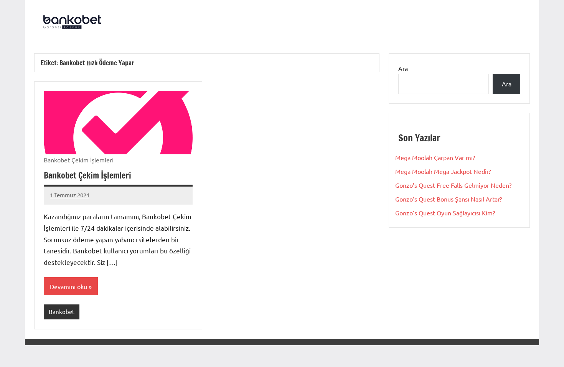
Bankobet (61, 311)
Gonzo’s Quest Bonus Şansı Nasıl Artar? (448, 199)
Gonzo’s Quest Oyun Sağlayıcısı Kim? (445, 213)
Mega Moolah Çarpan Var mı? (435, 157)
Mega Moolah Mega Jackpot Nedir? (443, 171)
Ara (403, 68)
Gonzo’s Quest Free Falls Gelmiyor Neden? (453, 185)
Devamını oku (68, 286)
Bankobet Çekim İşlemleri (87, 175)
